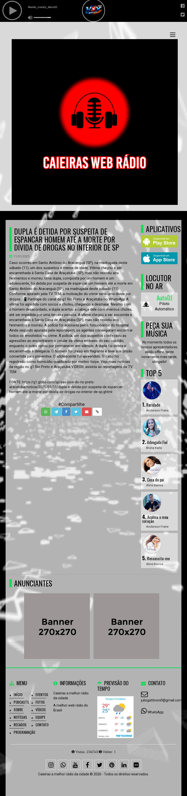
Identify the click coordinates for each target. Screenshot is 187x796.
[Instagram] (51, 765)
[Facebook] (87, 765)
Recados (20, 724)
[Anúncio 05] (153, 617)
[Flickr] (136, 765)
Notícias (20, 717)
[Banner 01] (83, 617)
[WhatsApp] (63, 765)
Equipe (40, 717)
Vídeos (41, 709)
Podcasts (21, 702)
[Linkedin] (124, 765)
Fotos (40, 702)
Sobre (18, 709)
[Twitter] (99, 765)
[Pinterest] (112, 765)
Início (18, 694)
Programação (24, 732)
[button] (173, 35)
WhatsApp (156, 712)
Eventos (42, 694)
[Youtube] (75, 765)
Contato (42, 724)
